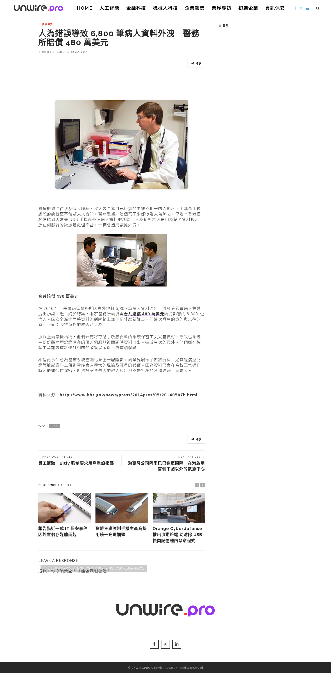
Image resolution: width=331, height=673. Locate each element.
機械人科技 (165, 8)
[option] (64, 515)
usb (55, 426)
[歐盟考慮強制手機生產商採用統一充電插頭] (121, 508)
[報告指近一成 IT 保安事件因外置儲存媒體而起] (64, 508)
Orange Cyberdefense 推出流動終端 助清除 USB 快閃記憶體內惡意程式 (177, 534)
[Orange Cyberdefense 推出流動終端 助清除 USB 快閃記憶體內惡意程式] (179, 508)
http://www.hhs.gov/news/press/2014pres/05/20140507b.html (128, 395)
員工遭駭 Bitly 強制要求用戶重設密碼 (76, 463)
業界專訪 (221, 8)
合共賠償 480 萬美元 (144, 313)
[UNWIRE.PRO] (38, 7)
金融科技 (136, 8)
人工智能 (109, 8)
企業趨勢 (195, 8)
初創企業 (248, 8)
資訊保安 (275, 8)
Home (85, 8)
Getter (61, 51)
